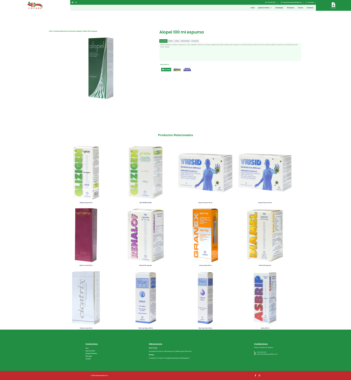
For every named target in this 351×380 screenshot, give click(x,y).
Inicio (253, 7)
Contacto (310, 7)
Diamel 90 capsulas (265, 265)
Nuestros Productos (91, 353)
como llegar (311, 2)
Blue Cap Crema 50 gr (205, 328)
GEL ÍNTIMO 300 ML (145, 202)
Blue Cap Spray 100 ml (146, 328)
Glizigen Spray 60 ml (86, 202)
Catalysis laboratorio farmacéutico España (68, 31)
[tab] (163, 41)
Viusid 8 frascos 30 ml (265, 202)
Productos (290, 7)
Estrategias (279, 7)
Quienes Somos (263, 7)
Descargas (88, 356)
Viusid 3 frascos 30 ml (205, 202)
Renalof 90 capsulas (145, 265)
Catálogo (333, 7)
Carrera (300, 7)
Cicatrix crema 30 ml (86, 328)
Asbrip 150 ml (265, 328)
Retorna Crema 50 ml (86, 265)
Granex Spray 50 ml (205, 265)
